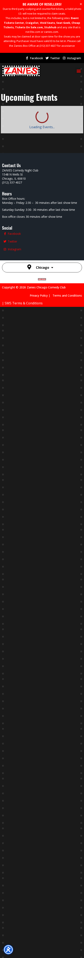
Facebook (36, 58)
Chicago (42, 267)
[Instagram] (64, 58)
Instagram (74, 58)
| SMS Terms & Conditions (22, 303)
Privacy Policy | (41, 295)
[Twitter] (47, 58)
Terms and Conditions (67, 295)
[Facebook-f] (27, 58)
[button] (78, 70)
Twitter (55, 58)
